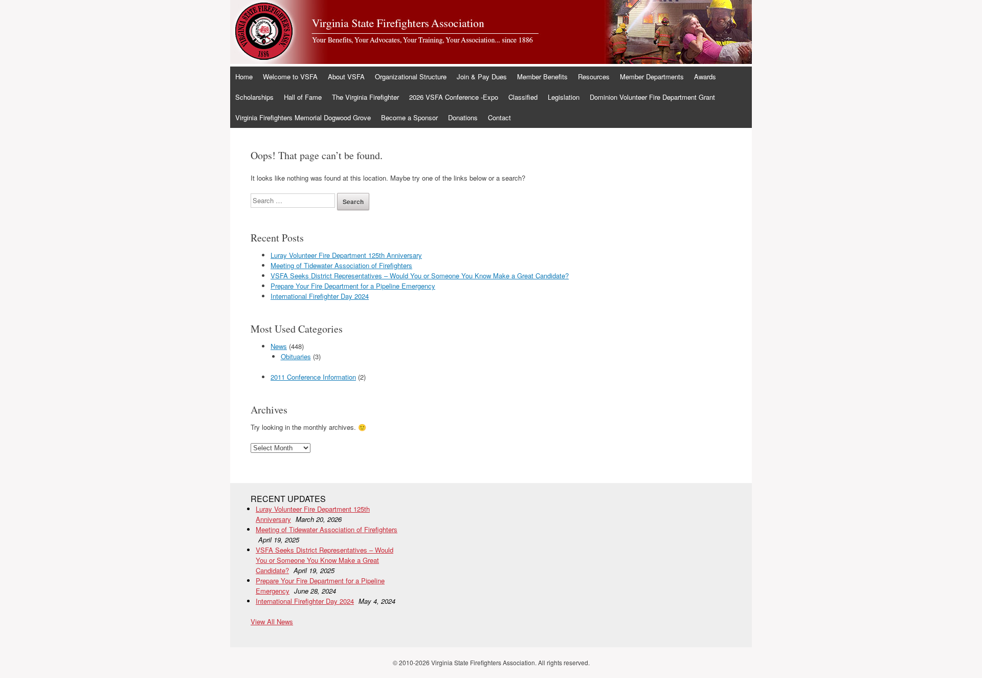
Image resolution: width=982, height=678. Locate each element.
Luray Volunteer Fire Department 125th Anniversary (346, 255)
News (279, 346)
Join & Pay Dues (482, 76)
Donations (463, 117)
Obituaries (296, 356)
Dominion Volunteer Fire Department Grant (652, 97)
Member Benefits (542, 76)
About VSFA (346, 76)
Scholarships (254, 97)
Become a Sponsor (409, 117)
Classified (523, 97)
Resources (594, 76)
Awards (705, 76)
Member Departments (652, 76)
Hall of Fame (303, 97)
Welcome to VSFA (290, 76)
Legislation (563, 97)
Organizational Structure (411, 76)
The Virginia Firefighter (365, 97)
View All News (272, 621)
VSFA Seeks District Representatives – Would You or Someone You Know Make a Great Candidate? (420, 275)
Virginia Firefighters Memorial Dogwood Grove (303, 117)
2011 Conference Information (313, 377)
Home (244, 76)
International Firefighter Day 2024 (320, 296)
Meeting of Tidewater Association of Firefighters (341, 265)
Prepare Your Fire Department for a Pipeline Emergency (353, 286)
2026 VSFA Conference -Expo (453, 97)
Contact (499, 117)
